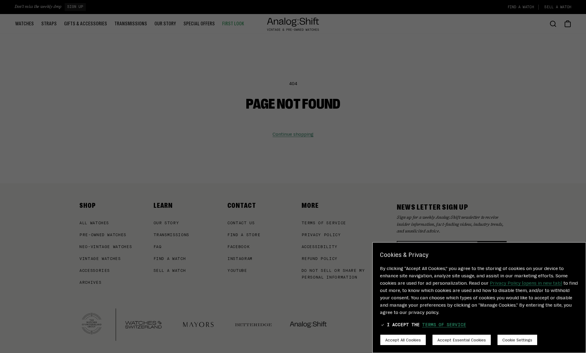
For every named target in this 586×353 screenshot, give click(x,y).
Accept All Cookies (403, 339)
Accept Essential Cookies (461, 339)
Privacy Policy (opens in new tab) (526, 283)
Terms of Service (444, 325)
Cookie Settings (517, 339)
